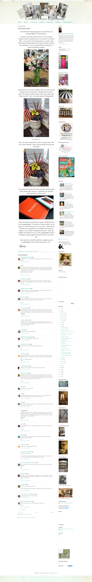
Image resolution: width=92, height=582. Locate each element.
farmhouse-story (24, 444)
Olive (22, 402)
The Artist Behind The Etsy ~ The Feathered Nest (67, 339)
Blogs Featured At (68, 22)
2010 (61, 371)
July (62, 322)
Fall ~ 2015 (66, 230)
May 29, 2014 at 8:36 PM (25, 382)
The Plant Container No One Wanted (66, 350)
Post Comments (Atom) (27, 514)
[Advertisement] (64, 542)
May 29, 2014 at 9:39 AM (25, 284)
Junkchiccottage (24, 473)
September (63, 319)
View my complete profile (63, 44)
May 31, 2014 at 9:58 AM (25, 490)
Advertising (34, 22)
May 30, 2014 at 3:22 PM (25, 440)
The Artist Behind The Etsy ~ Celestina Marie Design (66, 353)
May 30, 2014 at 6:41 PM (25, 459)
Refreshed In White (64, 329)
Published (58, 22)
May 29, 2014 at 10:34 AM (25, 293)
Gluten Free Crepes (64, 348)
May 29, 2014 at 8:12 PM (25, 369)
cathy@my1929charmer (25, 320)
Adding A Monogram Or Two (66, 355)
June (62, 324)
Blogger (55, 573)
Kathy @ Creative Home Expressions (67, 33)
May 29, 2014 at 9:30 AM (25, 275)
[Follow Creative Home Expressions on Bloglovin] (64, 508)
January (62, 363)
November (63, 315)
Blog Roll (41, 22)
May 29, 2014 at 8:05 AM (25, 261)
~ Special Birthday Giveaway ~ (68, 202)
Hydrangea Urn (64, 344)
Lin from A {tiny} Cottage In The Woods (28, 462)
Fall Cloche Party (68, 221)
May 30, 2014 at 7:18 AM (25, 398)
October (62, 317)
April (62, 357)
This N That (23, 329)
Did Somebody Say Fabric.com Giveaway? (69, 184)
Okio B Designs (24, 297)
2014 (61, 312)
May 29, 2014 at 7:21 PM (25, 362)
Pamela (22, 386)
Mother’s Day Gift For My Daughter (66, 342)
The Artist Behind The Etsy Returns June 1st (67, 332)
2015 (61, 310)
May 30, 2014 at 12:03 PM (25, 406)
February (63, 361)
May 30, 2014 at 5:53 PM (25, 448)
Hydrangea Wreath (64, 336)
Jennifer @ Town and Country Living (28, 494)
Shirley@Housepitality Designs (26, 337)
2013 (61, 365)
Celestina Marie (24, 354)
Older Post (52, 512)
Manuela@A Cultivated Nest (26, 452)
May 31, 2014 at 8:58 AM (25, 469)
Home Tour (50, 22)
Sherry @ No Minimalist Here (26, 501)
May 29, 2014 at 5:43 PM (25, 333)
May (62, 326)
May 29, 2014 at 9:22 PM (25, 390)
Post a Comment (22, 509)
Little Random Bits (64, 327)
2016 (61, 308)
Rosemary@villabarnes (25, 366)
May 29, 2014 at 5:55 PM (25, 340)
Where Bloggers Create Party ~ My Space (69, 212)
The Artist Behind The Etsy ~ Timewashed (66, 346)
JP (21, 265)
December (63, 313)
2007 (61, 376)
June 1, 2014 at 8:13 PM (25, 497)
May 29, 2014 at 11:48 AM (25, 304)
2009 (61, 373)
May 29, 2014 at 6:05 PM (25, 350)
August (62, 320)
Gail (21, 393)
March (62, 359)
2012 (61, 367)
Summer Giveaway (68, 193)
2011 (61, 369)
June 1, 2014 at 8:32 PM (25, 507)
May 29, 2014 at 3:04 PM (25, 316)
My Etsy (26, 22)
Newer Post (20, 512)
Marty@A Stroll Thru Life (25, 288)
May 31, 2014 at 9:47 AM (25, 480)
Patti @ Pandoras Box (25, 279)
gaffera (48, 573)
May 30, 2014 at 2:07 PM (25, 431)
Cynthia (22, 424)
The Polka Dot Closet (25, 373)
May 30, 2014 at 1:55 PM (25, 420)
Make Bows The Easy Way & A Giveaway (66, 334)
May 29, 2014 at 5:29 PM (25, 326)
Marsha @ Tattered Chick (25, 344)
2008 (61, 374)
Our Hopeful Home (24, 308)
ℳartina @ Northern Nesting (26, 257)
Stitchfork (22, 435)
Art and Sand (23, 484)
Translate (67, 51)
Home (19, 22)
